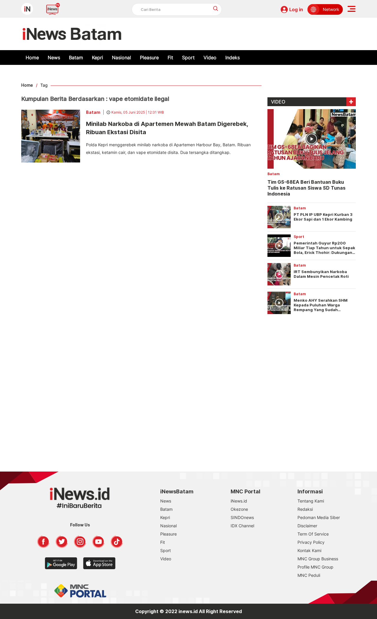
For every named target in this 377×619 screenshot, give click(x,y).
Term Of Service (313, 533)
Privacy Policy (311, 542)
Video (210, 57)
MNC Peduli (308, 575)
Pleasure (149, 57)
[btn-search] (216, 8)
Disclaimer (307, 525)
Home (32, 57)
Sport (188, 57)
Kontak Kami (309, 550)
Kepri (97, 57)
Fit (170, 57)
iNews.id (239, 500)
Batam (76, 57)
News (54, 57)
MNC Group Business (317, 558)
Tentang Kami (310, 500)
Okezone (239, 509)
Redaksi (305, 509)
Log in (296, 9)
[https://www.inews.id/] (72, 34)
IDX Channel (242, 525)
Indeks (232, 57)
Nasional (121, 57)
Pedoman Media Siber (318, 517)
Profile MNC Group (315, 566)
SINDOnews (242, 517)
